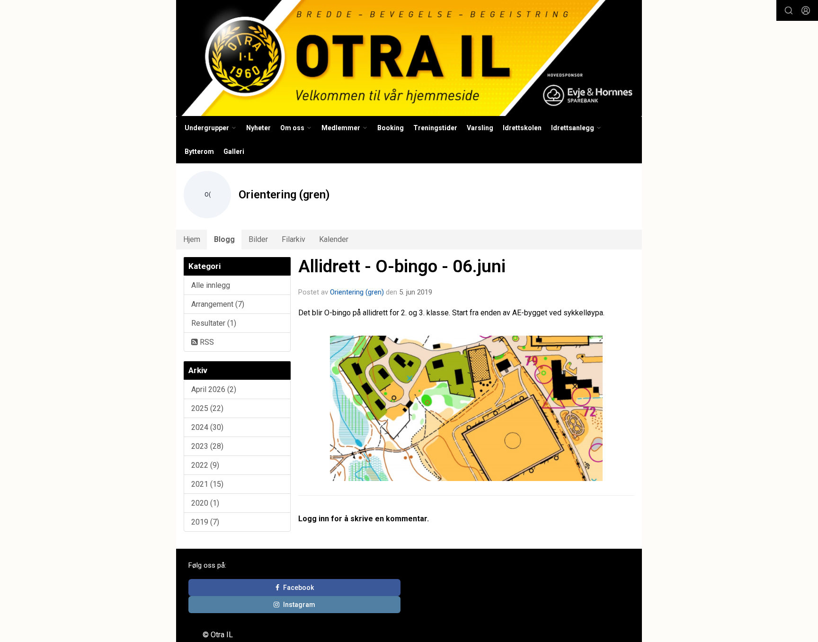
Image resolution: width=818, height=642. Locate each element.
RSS (206, 342)
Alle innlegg (210, 285)
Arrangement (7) (217, 304)
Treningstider (435, 128)
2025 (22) (207, 408)
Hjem (191, 239)
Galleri (233, 151)
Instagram (299, 604)
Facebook (298, 587)
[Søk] (788, 10)
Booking (390, 128)
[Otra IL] (409, 58)
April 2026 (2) (213, 389)
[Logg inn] (805, 10)
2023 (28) (207, 446)
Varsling (480, 128)
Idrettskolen (522, 128)
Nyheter (258, 128)
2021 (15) (207, 484)
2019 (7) (205, 521)
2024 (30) (207, 427)
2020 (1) (205, 503)
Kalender (333, 239)
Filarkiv (293, 239)
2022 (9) (205, 465)
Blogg (224, 239)
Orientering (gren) (357, 292)
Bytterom (199, 151)
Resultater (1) (213, 323)
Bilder (258, 239)
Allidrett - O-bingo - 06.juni (402, 266)
